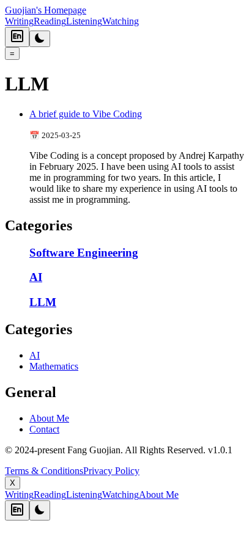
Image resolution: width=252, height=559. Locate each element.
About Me (49, 418)
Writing (19, 21)
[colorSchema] (39, 39)
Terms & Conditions (44, 471)
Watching (120, 21)
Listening (84, 21)
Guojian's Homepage (45, 10)
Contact (44, 429)
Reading (50, 21)
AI (34, 355)
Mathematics (53, 366)
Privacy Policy (111, 471)
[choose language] (17, 37)
